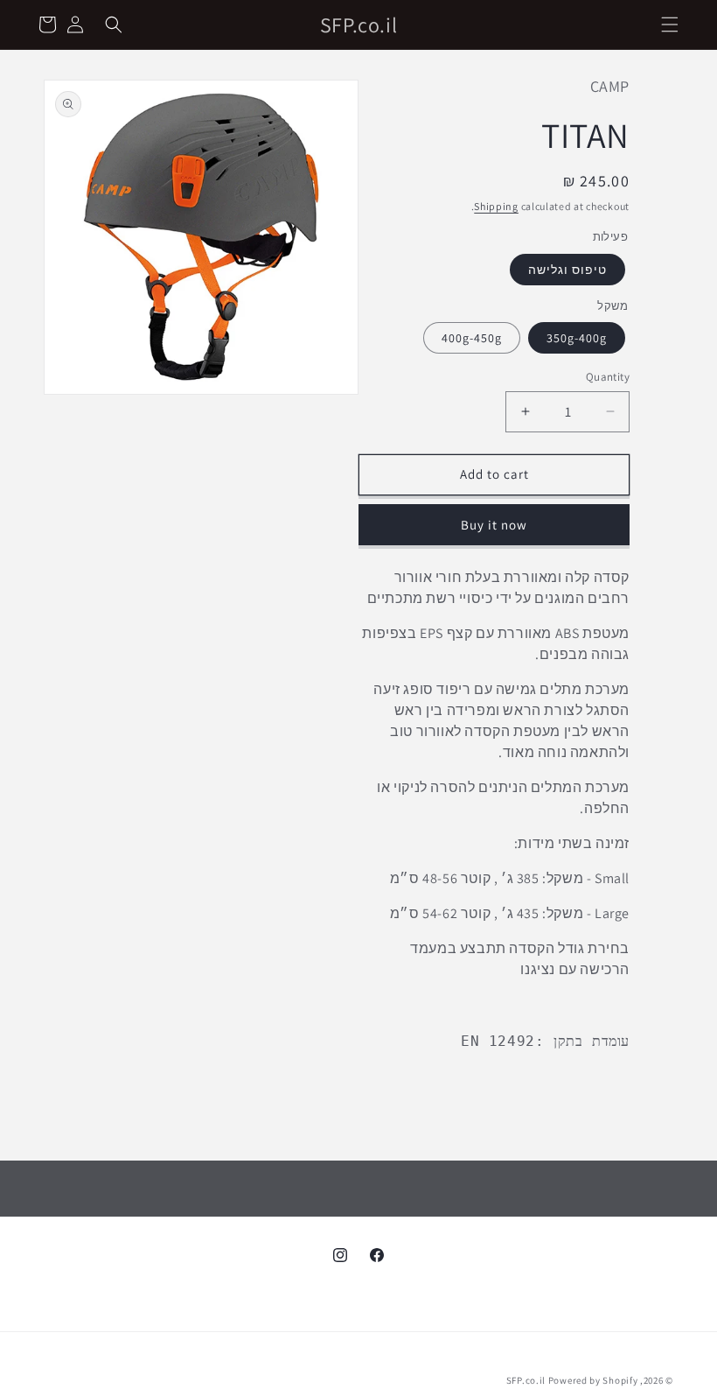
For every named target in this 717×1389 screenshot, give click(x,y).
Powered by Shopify (593, 1380)
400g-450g (472, 338)
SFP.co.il (526, 1380)
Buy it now (494, 524)
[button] (670, 24)
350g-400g (576, 338)
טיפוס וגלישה (567, 269)
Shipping (496, 206)
